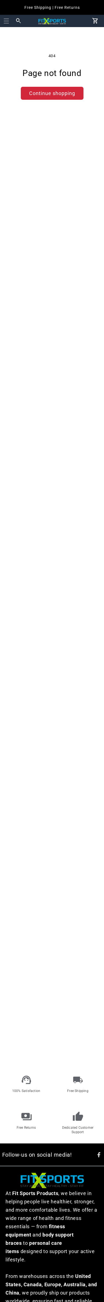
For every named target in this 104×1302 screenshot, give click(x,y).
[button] (6, 21)
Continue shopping (52, 93)
